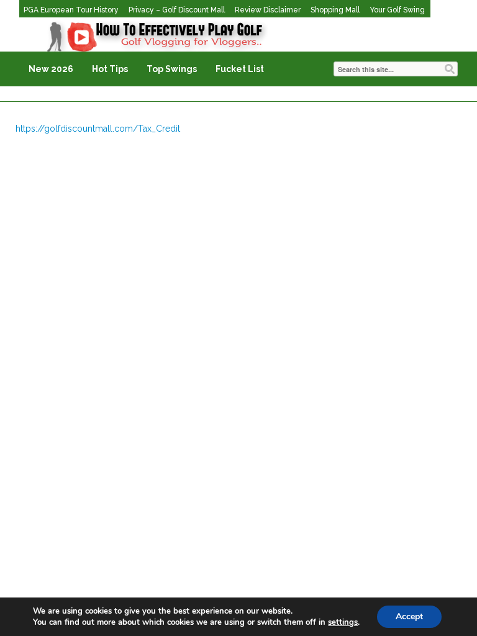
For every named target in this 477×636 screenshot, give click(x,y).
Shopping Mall (335, 10)
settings (343, 622)
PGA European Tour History (71, 10)
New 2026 (51, 69)
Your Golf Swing (397, 10)
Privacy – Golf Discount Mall (177, 10)
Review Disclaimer (268, 10)
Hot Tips (110, 69)
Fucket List (240, 69)
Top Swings (172, 69)
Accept (409, 616)
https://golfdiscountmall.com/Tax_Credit (98, 129)
